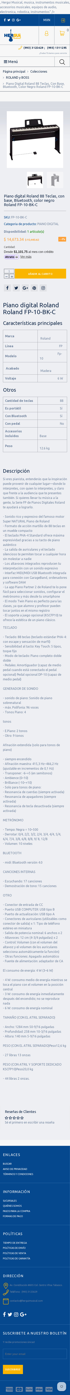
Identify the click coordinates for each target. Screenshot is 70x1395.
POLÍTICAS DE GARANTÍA (16, 1258)
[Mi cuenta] (46, 33)
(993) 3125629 (33, 47)
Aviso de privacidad (15, 1169)
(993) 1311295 (57, 47)
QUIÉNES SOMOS (12, 1206)
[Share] (7, 287)
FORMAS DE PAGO (13, 1216)
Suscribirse (13, 1369)
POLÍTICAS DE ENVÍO (14, 1248)
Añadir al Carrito (40, 274)
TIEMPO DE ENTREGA (15, 1243)
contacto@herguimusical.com (26, 1300)
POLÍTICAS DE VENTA (14, 1253)
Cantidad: (9, 247)
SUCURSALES (10, 1200)
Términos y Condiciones (18, 1174)
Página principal (14, 71)
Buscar (7, 1163)
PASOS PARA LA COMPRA (16, 1211)
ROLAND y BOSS (17, 77)
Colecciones (38, 71)
